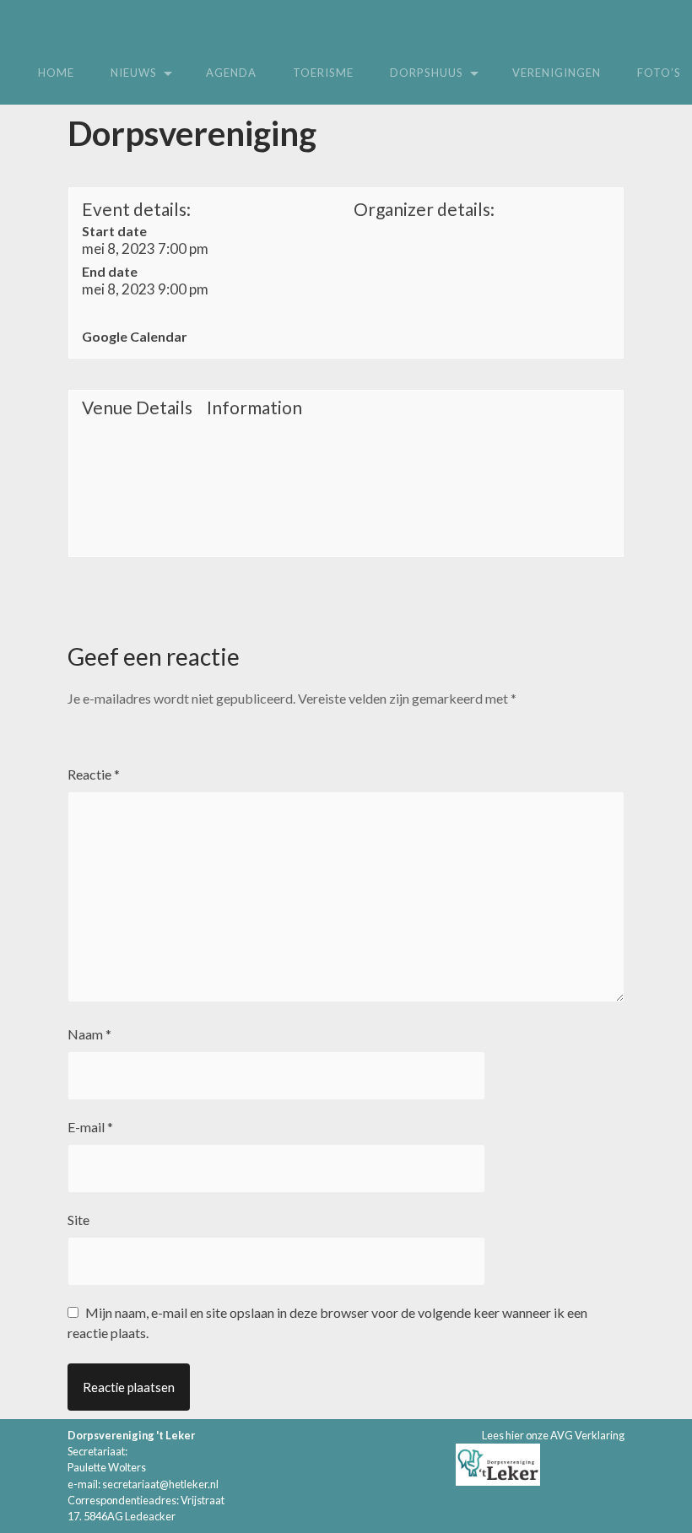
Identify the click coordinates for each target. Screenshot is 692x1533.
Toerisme (323, 72)
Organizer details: (424, 208)
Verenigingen (556, 72)
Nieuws (134, 72)
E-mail (90, 1127)
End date (110, 271)
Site (78, 1220)
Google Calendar (134, 336)
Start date (114, 231)
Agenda (231, 72)
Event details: (136, 208)
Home (56, 72)
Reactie (94, 774)
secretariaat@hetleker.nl (160, 1484)
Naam (89, 1034)
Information (254, 407)
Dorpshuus (426, 72)
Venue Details (137, 407)
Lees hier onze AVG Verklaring (553, 1435)
